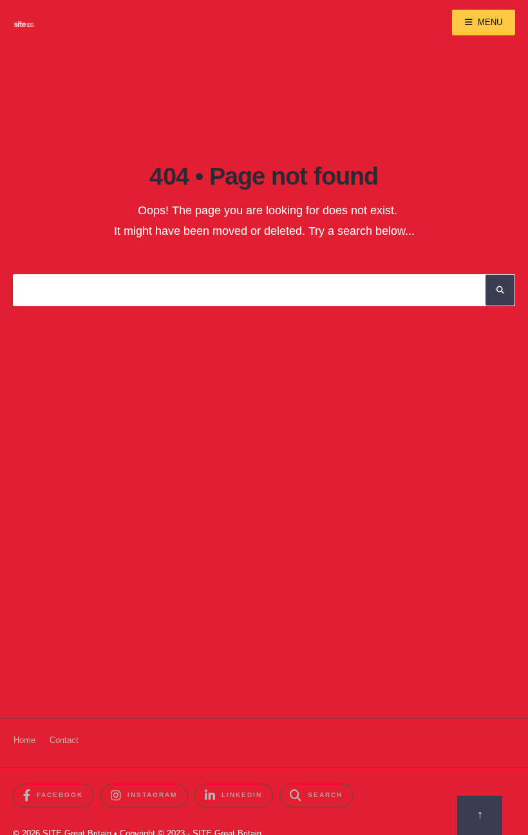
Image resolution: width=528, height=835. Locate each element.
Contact (64, 740)
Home (24, 740)
